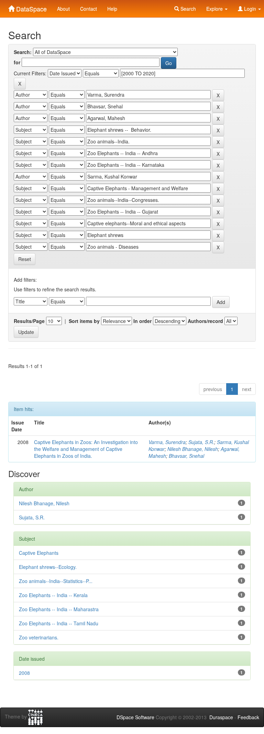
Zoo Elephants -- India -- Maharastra (59, 609)
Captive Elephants (38, 552)
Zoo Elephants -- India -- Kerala (53, 595)
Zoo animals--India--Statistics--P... (55, 581)
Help (112, 8)
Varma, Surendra (167, 442)
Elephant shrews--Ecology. (48, 566)
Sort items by (84, 320)
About (63, 8)
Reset (24, 259)
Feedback (248, 717)
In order (142, 320)
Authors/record (205, 320)
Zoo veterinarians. (38, 637)
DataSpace (30, 7)
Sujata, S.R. (201, 442)
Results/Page (29, 320)
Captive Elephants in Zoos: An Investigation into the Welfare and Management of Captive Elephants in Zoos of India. (86, 449)
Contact (88, 8)
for (17, 62)
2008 (24, 672)
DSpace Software (135, 717)
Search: (23, 51)
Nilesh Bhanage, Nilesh (192, 448)
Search (187, 8)
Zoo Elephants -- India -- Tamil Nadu (58, 623)
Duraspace (221, 717)
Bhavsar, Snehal (186, 455)
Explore (215, 8)
